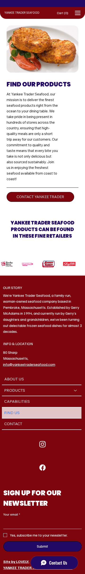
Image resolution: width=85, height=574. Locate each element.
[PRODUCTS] (75, 390)
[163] (42, 467)
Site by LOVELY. (16, 561)
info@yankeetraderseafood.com (29, 364)
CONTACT (13, 423)
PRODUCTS (14, 390)
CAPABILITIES (17, 401)
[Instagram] (42, 444)
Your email (11, 514)
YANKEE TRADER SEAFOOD (21, 13)
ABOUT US (14, 379)
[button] (65, 13)
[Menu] (77, 13)
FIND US (12, 412)
